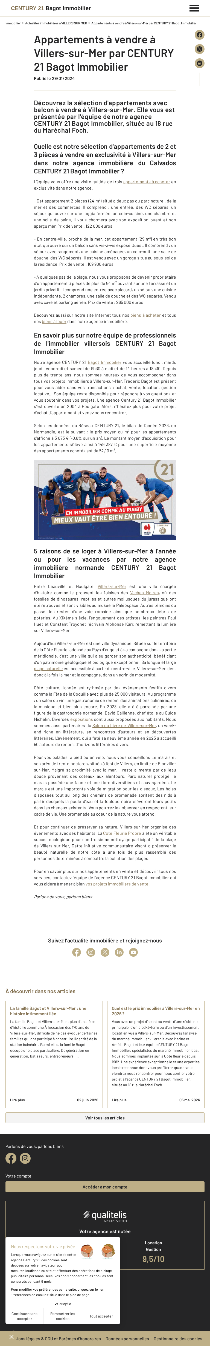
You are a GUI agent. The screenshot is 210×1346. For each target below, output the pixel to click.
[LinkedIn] (119, 952)
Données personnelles (127, 1338)
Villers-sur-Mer (112, 586)
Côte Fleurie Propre (122, 833)
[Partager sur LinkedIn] (200, 63)
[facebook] (10, 1158)
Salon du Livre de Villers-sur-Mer (124, 725)
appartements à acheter (146, 181)
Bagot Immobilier (104, 362)
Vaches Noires (144, 592)
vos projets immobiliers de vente (117, 883)
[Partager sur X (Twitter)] (200, 49)
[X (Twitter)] (105, 952)
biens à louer (54, 321)
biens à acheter (145, 315)
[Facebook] (76, 952)
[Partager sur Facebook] (200, 35)
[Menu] (194, 7)
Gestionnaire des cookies (178, 1338)
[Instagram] (90, 952)
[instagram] (25, 1158)
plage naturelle (48, 668)
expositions (81, 719)
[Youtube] (133, 952)
